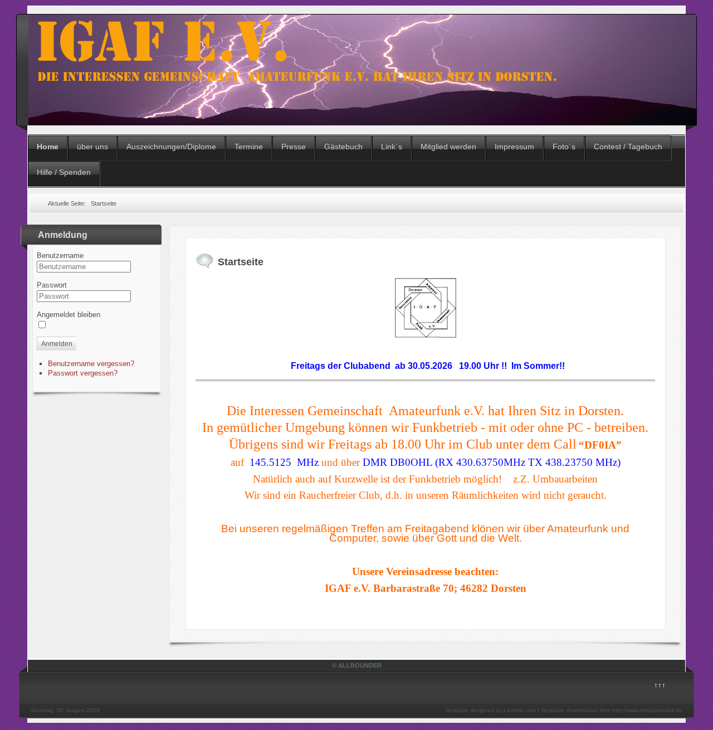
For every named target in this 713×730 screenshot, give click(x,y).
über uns (92, 146)
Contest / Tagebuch (628, 146)
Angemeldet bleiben (68, 314)
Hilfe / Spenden (64, 172)
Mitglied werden (448, 146)
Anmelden (56, 344)
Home (47, 146)
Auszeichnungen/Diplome (171, 146)
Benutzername (60, 255)
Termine (249, 146)
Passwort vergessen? (83, 373)
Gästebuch (343, 146)
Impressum (514, 146)
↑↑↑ (660, 685)
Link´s (391, 146)
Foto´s (564, 146)
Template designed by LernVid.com (490, 710)
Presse (293, 146)
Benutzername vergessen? (91, 363)
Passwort (52, 285)
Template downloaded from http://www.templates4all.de (611, 710)
